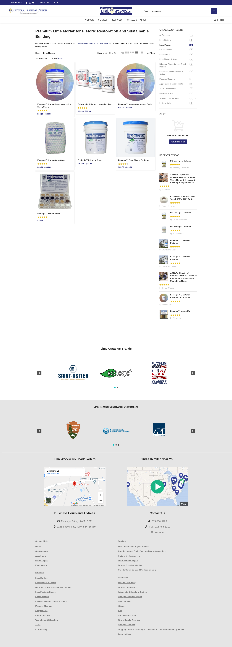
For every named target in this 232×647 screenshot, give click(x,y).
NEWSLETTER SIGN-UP (49, 3)
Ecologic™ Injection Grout (90, 160)
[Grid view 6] (132, 53)
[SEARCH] (214, 11)
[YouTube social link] (33, 3)
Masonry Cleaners (167, 79)
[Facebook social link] (26, 3)
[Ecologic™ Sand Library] (54, 191)
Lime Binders (165, 40)
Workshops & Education (46, 620)
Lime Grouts (164, 54)
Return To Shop (178, 142)
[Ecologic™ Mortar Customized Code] (135, 81)
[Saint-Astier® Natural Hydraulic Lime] (95, 81)
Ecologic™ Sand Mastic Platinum (133, 160)
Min (58, 58)
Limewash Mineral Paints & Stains (51, 601)
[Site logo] (116, 11)
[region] (116, 373)
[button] (39, 373)
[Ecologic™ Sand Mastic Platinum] (135, 137)
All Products (164, 35)
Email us (159, 532)
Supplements (41, 611)
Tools (37, 625)
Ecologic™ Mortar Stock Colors (51, 160)
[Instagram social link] (30, 3)
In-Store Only (165, 103)
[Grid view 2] (122, 53)
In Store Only (41, 629)
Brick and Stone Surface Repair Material (172, 65)
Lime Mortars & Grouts (45, 583)
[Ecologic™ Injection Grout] (95, 137)
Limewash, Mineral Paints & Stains (171, 72)
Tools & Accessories (167, 89)
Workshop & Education (169, 98)
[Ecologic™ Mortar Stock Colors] (54, 137)
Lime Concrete (165, 50)
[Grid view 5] (127, 53)
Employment (41, 565)
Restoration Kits (166, 93)
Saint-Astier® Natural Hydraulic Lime (92, 43)
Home (37, 53)
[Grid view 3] (136, 53)
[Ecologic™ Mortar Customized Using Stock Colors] (54, 81)
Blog (120, 611)
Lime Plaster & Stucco (168, 59)
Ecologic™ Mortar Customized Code (135, 104)
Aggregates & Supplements (171, 84)
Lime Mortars (165, 45)
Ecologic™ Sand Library (48, 213)
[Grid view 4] (141, 53)
